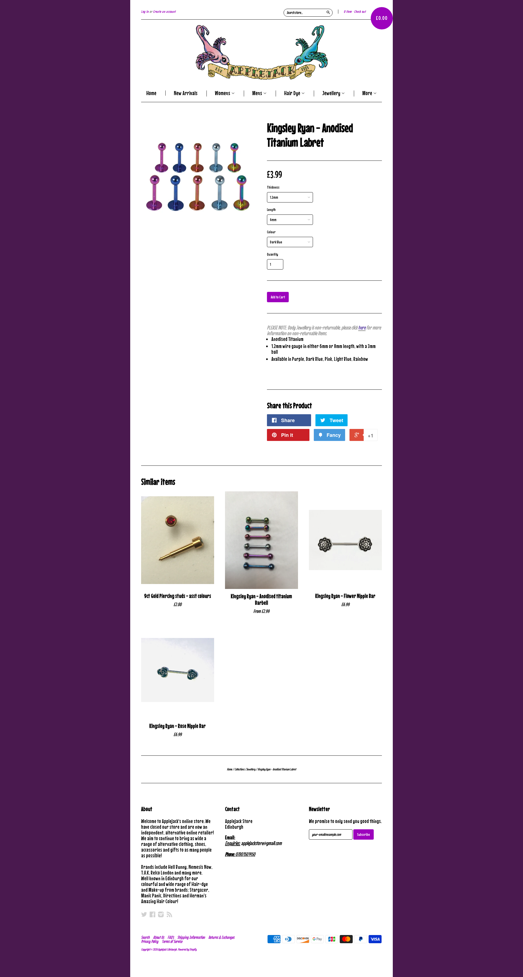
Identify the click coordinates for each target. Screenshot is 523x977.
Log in (145, 12)
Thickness (273, 187)
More (367, 93)
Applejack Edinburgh (167, 949)
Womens (223, 93)
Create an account (164, 12)
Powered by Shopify (187, 949)
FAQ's (171, 937)
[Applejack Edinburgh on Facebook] (153, 914)
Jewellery (331, 93)
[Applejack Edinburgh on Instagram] (161, 914)
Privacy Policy (149, 941)
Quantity (272, 254)
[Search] (328, 12)
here (362, 327)
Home (151, 93)
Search (145, 937)
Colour (271, 232)
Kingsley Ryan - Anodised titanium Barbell (261, 599)
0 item (348, 12)
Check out (360, 12)
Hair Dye (292, 93)
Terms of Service (172, 941)
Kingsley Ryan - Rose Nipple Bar (177, 726)
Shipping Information (191, 937)
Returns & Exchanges (221, 937)
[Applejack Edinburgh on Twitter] (144, 914)
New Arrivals (185, 93)
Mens (257, 93)
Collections (239, 769)
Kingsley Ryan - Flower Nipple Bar (345, 596)
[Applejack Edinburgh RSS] (169, 914)
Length (271, 209)
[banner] (261, 52)
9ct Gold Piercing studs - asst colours (177, 596)
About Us (158, 937)
